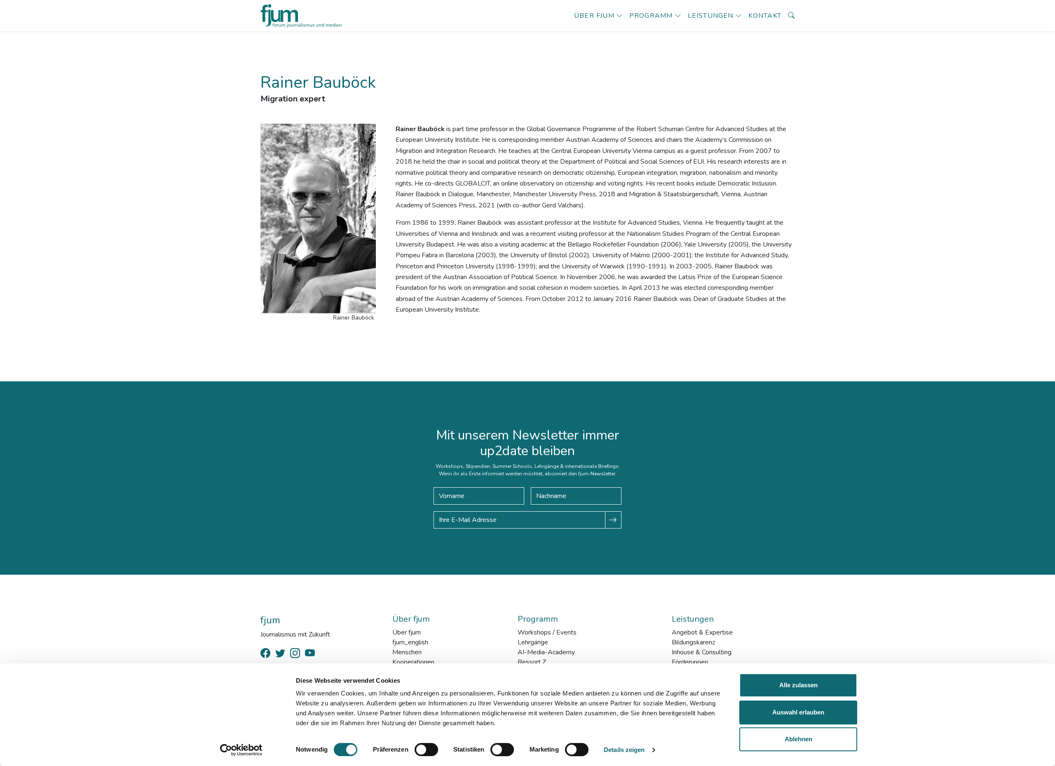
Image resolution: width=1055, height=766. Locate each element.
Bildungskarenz (693, 642)
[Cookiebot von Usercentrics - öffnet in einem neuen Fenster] (241, 750)
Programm (651, 15)
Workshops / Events (547, 632)
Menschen (407, 652)
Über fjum (594, 15)
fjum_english (410, 642)
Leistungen (711, 15)
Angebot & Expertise (702, 632)
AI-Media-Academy (546, 652)
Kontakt (764, 15)
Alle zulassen (798, 684)
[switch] (426, 749)
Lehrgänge (533, 642)
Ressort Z (532, 662)
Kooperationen (413, 662)
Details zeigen (624, 749)
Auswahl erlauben (798, 712)
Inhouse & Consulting (701, 652)
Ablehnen (798, 739)
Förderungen (690, 662)
